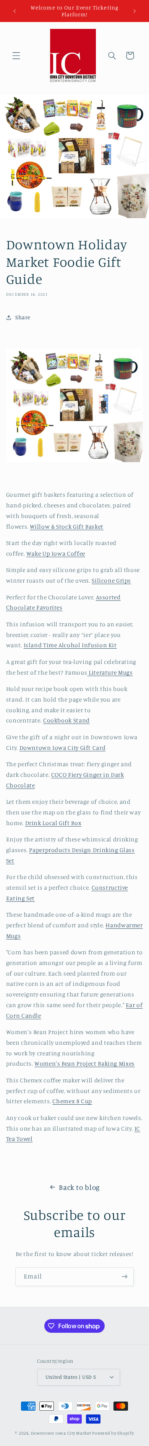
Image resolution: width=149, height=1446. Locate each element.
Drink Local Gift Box (53, 823)
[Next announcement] (134, 11)
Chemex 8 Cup (72, 1101)
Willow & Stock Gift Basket (66, 526)
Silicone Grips (111, 580)
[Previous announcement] (14, 11)
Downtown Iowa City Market (61, 1433)
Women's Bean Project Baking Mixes (84, 1063)
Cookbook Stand (66, 720)
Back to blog (79, 1187)
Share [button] (23, 317)
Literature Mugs (110, 672)
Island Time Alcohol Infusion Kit (70, 645)
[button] (16, 55)
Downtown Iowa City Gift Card (62, 747)
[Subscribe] (124, 1276)
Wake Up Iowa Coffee (55, 553)
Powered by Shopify (113, 1433)
